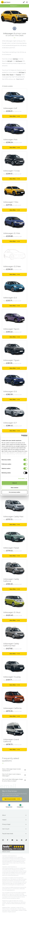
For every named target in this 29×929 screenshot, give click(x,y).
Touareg (18, 74)
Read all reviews (6, 851)
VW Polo (15, 59)
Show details (21, 478)
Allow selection (14, 487)
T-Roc (7, 74)
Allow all (14, 483)
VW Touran (19, 61)
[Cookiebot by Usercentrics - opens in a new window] (21, 436)
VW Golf (9, 61)
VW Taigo (21, 72)
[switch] (25, 464)
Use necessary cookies (14, 492)
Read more (19, 79)
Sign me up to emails (10, 799)
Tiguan (11, 74)
